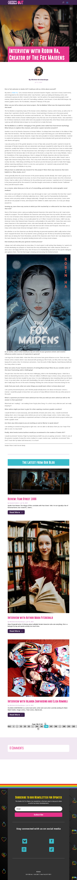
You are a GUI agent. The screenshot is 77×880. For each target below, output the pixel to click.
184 (37, 726)
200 (64, 726)
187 (51, 726)
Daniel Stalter (14, 503)
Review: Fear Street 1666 (22, 499)
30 (29, 726)
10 (21, 726)
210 (69, 726)
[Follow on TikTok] (51, 849)
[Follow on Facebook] (51, 841)
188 (56, 726)
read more (15, 512)
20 (25, 726)
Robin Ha (15, 93)
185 (41, 726)
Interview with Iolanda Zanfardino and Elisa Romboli (38, 701)
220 (73, 726)
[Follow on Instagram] (24, 849)
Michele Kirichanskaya (17, 622)
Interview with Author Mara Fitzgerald (30, 617)
